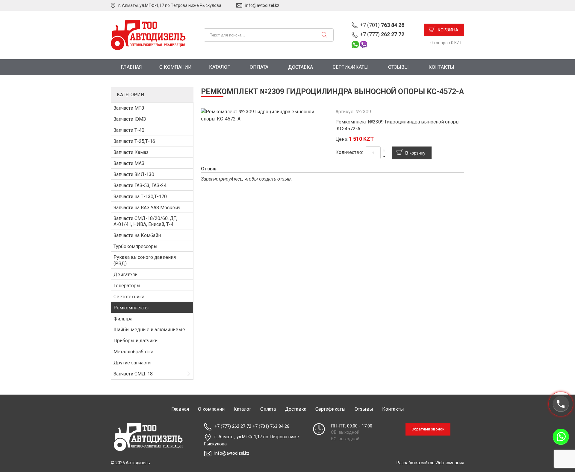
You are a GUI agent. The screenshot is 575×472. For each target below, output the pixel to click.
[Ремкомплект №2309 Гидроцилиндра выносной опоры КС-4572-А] (265, 115)
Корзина (448, 30)
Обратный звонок (427, 429)
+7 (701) (382, 25)
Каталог (219, 67)
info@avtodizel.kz (262, 5)
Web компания (449, 462)
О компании (175, 67)
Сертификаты (351, 67)
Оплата (259, 67)
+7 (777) (382, 34)
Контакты (441, 67)
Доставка (300, 67)
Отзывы (398, 67)
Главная (131, 67)
